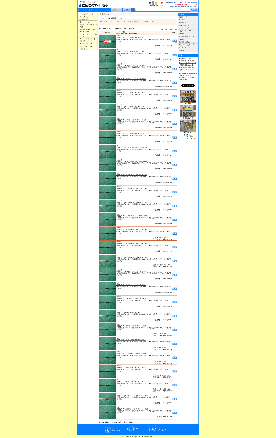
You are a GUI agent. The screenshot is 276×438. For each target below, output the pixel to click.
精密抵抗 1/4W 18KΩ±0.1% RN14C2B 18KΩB (131, 298)
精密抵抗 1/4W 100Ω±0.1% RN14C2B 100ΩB (131, 65)
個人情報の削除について (186, 42)
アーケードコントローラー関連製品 (88, 40)
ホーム (107, 426)
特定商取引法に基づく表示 (187, 36)
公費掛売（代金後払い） (186, 31)
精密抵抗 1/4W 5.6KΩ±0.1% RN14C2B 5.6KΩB (131, 229)
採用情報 (181, 33)
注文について (183, 17)
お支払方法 (182, 20)
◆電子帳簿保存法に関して (187, 60)
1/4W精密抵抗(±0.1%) (150, 21)
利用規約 (181, 39)
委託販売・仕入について (186, 45)
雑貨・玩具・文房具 (86, 46)
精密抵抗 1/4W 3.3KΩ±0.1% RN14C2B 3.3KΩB (131, 188)
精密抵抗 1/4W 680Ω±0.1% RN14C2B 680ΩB (131, 134)
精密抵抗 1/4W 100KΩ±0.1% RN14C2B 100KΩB (132, 395)
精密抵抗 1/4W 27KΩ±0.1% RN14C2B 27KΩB (131, 326)
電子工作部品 (84, 17)
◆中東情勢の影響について (187, 58)
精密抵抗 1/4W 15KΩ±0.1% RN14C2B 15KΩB (131, 285)
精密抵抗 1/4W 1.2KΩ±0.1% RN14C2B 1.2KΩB (131, 147)
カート (161, 5)
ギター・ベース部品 (86, 43)
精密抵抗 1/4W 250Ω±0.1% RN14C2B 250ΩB (131, 38)
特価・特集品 (84, 49)
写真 (176, 29)
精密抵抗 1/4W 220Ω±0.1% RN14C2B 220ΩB (131, 92)
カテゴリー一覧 (87, 14)
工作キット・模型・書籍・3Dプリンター (88, 30)
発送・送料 (182, 22)
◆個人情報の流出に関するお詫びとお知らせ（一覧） (187, 69)
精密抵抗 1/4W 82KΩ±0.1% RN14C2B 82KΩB (131, 381)
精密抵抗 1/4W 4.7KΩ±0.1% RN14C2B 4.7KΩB (131, 216)
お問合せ (156, 5)
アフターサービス (184, 28)
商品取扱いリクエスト (186, 47)
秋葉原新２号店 (188, 118)
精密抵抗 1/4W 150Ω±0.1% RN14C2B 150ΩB (131, 79)
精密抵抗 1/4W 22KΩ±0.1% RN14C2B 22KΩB (131, 312)
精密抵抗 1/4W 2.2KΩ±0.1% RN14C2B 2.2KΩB (131, 175)
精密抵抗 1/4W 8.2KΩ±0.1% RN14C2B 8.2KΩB (131, 257)
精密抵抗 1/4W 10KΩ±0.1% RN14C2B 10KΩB (131, 271)
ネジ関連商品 (84, 19)
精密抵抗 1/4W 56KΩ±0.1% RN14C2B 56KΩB (131, 367)
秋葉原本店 (188, 103)
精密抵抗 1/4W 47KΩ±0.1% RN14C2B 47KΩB (131, 354)
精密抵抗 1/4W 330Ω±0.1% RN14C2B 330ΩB (131, 106)
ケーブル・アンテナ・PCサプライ (88, 35)
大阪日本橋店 (188, 132)
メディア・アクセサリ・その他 (88, 26)
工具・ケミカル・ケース (87, 22)
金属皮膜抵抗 (137, 21)
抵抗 (129, 21)
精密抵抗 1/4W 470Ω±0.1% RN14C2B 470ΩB (131, 120)
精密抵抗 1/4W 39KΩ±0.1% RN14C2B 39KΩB (131, 340)
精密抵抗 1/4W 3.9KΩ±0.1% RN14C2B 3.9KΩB (131, 202)
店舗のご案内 (131, 430)
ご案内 (150, 5)
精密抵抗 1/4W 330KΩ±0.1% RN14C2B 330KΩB (132, 409)
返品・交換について (185, 25)
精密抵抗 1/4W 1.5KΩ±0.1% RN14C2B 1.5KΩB (131, 161)
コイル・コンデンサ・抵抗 (118, 21)
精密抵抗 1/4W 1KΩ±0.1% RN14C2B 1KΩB (130, 51)
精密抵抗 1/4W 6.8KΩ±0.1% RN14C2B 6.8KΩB (131, 243)
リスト (172, 29)
